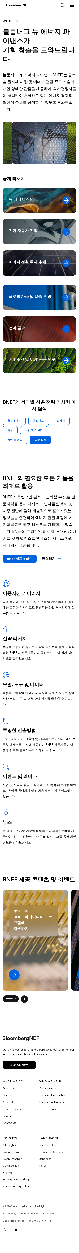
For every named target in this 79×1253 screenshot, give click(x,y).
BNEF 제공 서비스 (19, 559)
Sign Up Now (19, 1065)
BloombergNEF (17, 5)
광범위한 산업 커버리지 (52, 608)
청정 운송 (39, 420)
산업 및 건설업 (34, 430)
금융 (10, 430)
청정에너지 (14, 420)
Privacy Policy (9, 1213)
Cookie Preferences (13, 1220)
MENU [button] (72, 5)
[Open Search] (62, 5)
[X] (5, 1229)
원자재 (61, 420)
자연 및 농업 (14, 440)
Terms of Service (30, 1213)
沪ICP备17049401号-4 (40, 1220)
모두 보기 (40, 440)
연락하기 (49, 559)
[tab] (9, 998)
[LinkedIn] (15, 1229)
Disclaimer (49, 1213)
